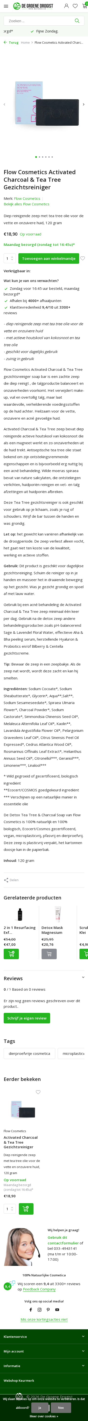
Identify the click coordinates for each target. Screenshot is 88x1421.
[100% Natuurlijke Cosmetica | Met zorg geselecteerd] (37, 6)
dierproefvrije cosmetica (29, 1053)
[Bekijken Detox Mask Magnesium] (57, 915)
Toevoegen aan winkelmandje (49, 258)
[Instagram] (40, 1310)
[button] (36, 157)
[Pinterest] (48, 1310)
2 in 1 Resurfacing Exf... (20, 930)
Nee (61, 1408)
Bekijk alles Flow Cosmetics (26, 204)
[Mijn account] (66, 6)
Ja (40, 1408)
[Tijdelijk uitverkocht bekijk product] (49, 954)
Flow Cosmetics (27, 198)
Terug (13, 42)
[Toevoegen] (11, 954)
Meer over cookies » (44, 1416)
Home (25, 42)
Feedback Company (39, 1289)
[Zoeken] (78, 20)
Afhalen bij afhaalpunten (35, 300)
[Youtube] (57, 1310)
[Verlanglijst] (75, 6)
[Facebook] (31, 1310)
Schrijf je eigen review (26, 1018)
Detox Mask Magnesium (52, 930)
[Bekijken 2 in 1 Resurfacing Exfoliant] (20, 915)
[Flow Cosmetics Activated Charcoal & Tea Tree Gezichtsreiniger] (22, 1109)
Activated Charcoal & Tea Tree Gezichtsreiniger (21, 1142)
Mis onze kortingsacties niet (44, 1319)
